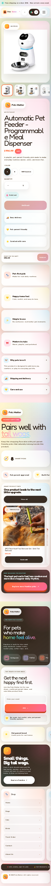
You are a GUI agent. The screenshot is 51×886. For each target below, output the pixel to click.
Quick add (23, 559)
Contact (23, 846)
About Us (23, 854)
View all (25, 499)
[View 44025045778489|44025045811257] (7, 90)
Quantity (8, 179)
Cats (23, 820)
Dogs (23, 811)
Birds (23, 829)
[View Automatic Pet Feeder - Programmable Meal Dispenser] (20, 90)
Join (25, 708)
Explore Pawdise (19, 780)
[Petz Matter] (11, 12)
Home (23, 803)
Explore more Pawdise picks (25, 587)
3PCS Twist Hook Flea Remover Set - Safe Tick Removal (22, 550)
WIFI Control (26, 172)
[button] (43, 12)
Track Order (23, 837)
